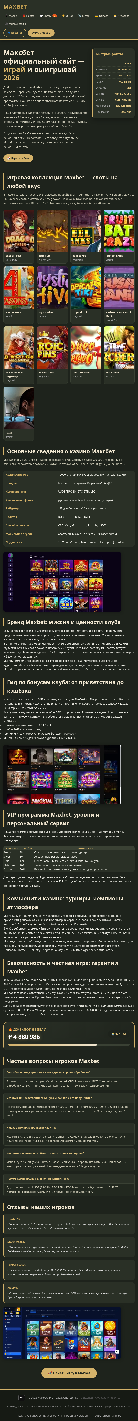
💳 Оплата (101, 15)
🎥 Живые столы (15, 23)
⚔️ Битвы (84, 15)
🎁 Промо (28, 15)
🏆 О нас (67, 15)
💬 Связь (48, 15)
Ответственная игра (108, 1415)
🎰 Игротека (121, 15)
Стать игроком (41, 32)
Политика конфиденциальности (38, 1415)
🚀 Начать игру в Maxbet (69, 1373)
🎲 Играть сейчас (18, 158)
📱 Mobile (11, 15)
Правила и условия (76, 1415)
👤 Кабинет (15, 32)
